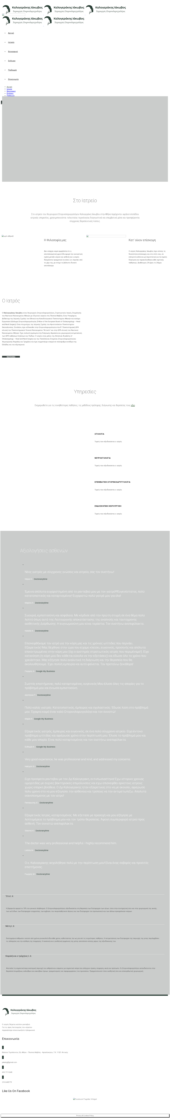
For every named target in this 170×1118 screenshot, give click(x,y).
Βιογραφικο (11, 357)
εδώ (133, 405)
